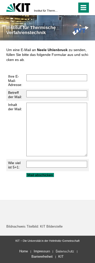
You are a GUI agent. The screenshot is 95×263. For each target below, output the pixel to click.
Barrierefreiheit (42, 256)
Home (23, 251)
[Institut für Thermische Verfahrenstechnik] (80, 30)
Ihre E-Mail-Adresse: (15, 80)
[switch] (72, 7)
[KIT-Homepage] (18, 7)
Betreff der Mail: (15, 95)
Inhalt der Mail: (15, 107)
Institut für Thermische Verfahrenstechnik (46, 10)
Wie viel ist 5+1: (14, 165)
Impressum (42, 251)
